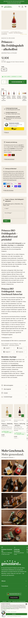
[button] (2, 6)
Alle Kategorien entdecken (7, 457)
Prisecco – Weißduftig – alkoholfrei (7, 424)
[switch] (3, 616)
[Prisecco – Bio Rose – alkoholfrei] (9, 93)
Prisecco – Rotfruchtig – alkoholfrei (19, 424)
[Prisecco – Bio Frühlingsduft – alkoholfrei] (3, 93)
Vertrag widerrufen (14, 597)
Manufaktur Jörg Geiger (8, 38)
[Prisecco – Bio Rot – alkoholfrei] (14, 93)
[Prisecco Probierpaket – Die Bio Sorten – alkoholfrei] (24, 93)
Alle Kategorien (5, 31)
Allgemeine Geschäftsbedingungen (19, 601)
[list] (14, 551)
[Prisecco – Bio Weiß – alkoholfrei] (19, 93)
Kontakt (9, 601)
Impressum (4, 601)
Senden (6, 220)
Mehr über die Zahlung (8, 190)
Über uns (7, 132)
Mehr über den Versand (9, 159)
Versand (8, 61)
